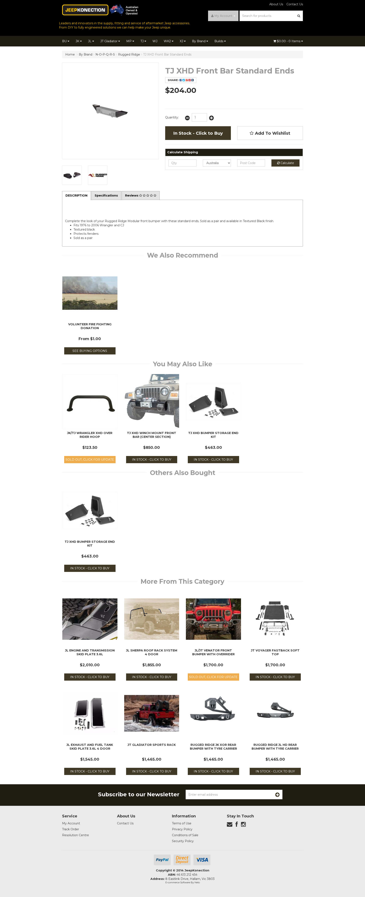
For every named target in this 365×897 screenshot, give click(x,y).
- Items (289, 41)
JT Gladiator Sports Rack (152, 745)
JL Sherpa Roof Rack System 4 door (151, 652)
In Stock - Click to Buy (198, 133)
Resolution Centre (75, 835)
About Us (276, 4)
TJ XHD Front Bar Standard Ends (167, 54)
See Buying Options (89, 351)
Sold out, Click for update (89, 459)
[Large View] (72, 175)
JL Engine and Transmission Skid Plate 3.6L (90, 652)
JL (90, 41)
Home (70, 54)
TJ (142, 41)
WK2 (168, 41)
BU (65, 41)
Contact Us (294, 4)
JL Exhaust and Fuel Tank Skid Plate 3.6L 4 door (90, 746)
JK (78, 41)
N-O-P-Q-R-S (105, 54)
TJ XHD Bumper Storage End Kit (213, 435)
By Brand (199, 41)
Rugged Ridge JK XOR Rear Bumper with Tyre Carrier (213, 746)
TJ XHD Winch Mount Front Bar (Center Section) (151, 435)
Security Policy (183, 841)
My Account (71, 823)
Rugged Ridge (129, 54)
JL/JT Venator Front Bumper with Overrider (213, 652)
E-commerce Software (177, 882)
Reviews (132, 195)
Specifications (106, 195)
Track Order (70, 829)
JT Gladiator (109, 41)
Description (76, 195)
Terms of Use (181, 823)
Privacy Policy (182, 829)
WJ (155, 41)
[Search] (299, 16)
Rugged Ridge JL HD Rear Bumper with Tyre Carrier (275, 746)
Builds (219, 41)
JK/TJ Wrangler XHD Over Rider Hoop (89, 435)
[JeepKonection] (100, 10)
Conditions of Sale (185, 835)
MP (129, 41)
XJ (182, 41)
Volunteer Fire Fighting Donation (90, 326)
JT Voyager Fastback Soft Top (275, 652)
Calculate (287, 163)
